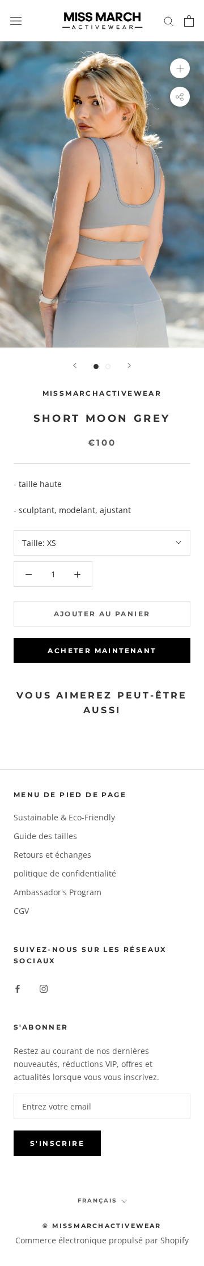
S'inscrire (57, 1143)
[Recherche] (169, 21)
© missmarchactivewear (101, 1226)
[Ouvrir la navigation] (16, 20)
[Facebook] (18, 987)
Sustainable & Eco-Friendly (64, 817)
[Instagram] (44, 987)
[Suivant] (129, 365)
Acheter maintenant (102, 650)
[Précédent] (74, 365)
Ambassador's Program (57, 892)
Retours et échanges (52, 854)
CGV (21, 910)
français (97, 1200)
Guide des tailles (45, 836)
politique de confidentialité (65, 873)
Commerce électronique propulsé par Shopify (102, 1240)
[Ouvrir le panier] (189, 21)
